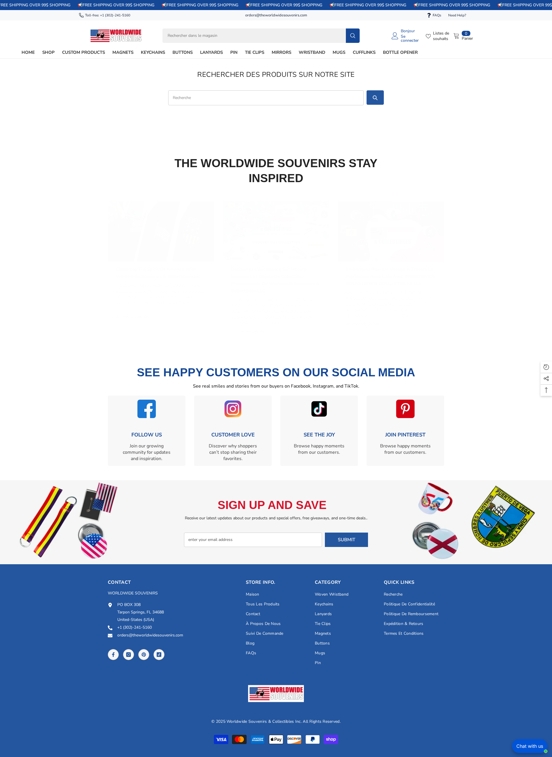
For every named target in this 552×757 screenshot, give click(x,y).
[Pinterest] (143, 654)
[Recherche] (261, 35)
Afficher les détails (132, 317)
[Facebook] (113, 654)
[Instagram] (128, 654)
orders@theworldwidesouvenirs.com (276, 15)
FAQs (437, 15)
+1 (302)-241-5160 (115, 15)
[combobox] (254, 35)
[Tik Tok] (159, 654)
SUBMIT (346, 540)
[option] (160, 259)
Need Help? (457, 15)
